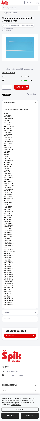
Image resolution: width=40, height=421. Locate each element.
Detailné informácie (8, 73)
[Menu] (37, 2)
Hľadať (35, 8)
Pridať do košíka (20, 87)
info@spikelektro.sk (12, 371)
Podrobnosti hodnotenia (26, 25)
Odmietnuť (10, 416)
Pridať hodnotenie (10, 336)
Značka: (6, 30)
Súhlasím (29, 416)
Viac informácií (16, 405)
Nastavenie (20, 409)
